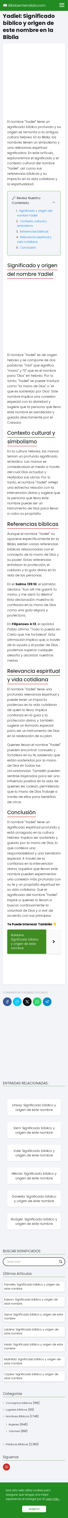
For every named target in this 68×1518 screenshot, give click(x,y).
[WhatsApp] (37, 1001)
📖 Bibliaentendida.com (24, 5)
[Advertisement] (34, 77)
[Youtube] (6, 1467)
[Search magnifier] (60, 1261)
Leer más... (53, 1499)
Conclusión (28, 248)
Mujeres (14, 1424)
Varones (14, 1431)
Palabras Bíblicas (17, 1444)
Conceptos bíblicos (19, 1403)
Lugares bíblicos (16, 1409)
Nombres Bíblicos (17, 1416)
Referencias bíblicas (34, 231)
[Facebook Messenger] (17, 1001)
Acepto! (34, 1509)
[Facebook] (7, 1001)
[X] (27, 1001)
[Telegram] (47, 1001)
